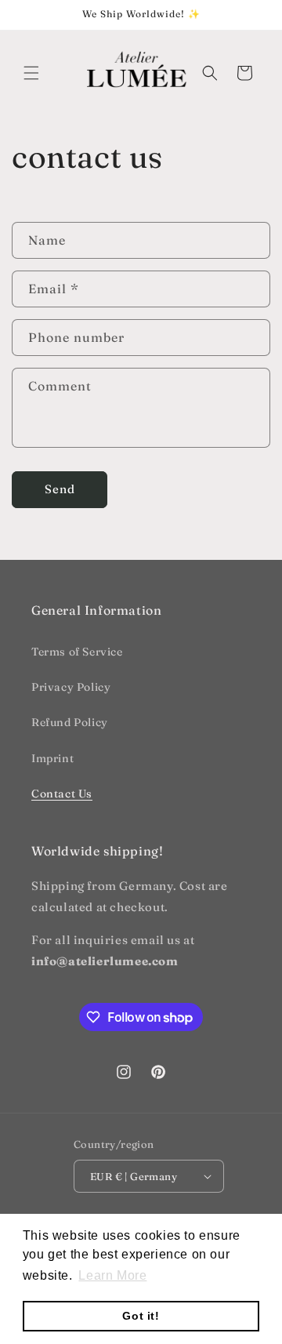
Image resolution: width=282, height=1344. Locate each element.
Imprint (52, 758)
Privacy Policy (70, 687)
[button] (31, 73)
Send (60, 488)
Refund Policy (69, 722)
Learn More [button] (112, 1275)
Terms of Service (77, 652)
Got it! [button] (140, 1315)
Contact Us (61, 793)
